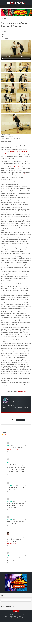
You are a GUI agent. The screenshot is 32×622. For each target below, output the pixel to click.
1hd (8, 462)
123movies (9, 485)
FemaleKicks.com (21, 391)
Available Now (4, 18)
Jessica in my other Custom (21, 174)
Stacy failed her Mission (16, 166)
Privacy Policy (26, 614)
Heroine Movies (16, 2)
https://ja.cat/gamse (12, 543)
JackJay (4, 28)
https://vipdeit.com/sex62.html (14, 449)
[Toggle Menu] (30, 6)
